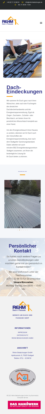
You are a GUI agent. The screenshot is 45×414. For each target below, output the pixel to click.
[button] (41, 23)
